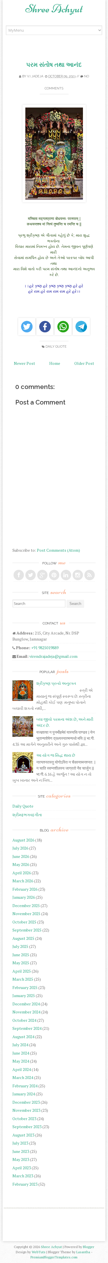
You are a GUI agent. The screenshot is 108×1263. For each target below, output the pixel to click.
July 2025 (20, 946)
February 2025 (24, 987)
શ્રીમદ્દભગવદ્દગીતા (27, 814)
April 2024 (21, 1069)
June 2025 (20, 954)
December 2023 (26, 1102)
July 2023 (20, 1143)
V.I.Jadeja (35, 76)
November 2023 (26, 1110)
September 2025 (26, 930)
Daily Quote (56, 346)
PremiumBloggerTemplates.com (54, 1257)
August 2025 (23, 938)
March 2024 (22, 1077)
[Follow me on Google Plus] (42, 575)
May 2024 (20, 1061)
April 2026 (21, 872)
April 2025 (21, 971)
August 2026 (23, 840)
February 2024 (24, 1085)
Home (54, 363)
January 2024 (23, 1094)
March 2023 (22, 1175)
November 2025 (26, 913)
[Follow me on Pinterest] (54, 575)
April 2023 (21, 1167)
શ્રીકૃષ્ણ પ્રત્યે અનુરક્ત (56, 683)
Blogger (88, 1247)
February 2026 (24, 889)
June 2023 (20, 1151)
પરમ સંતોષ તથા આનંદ (54, 64)
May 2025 (20, 962)
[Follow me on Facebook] (19, 575)
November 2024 (26, 1012)
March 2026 (22, 880)
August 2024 (23, 1036)
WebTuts (39, 1252)
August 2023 (23, 1135)
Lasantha (83, 1252)
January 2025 (23, 995)
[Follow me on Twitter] (30, 575)
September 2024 (26, 1028)
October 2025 (24, 922)
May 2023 (20, 1159)
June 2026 (20, 856)
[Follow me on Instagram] (78, 575)
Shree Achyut (54, 9)
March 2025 (22, 979)
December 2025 (26, 905)
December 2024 (26, 1004)
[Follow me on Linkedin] (66, 575)
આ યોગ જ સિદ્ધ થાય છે (55, 755)
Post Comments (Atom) (58, 550)
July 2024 (20, 1044)
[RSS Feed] (89, 575)
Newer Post (24, 363)
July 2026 (20, 848)
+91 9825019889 (44, 647)
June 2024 (20, 1053)
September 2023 (26, 1126)
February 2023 (24, 1184)
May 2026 (20, 864)
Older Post (84, 363)
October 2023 (24, 1118)
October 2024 (24, 1020)
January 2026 (23, 897)
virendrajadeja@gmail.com (53, 656)
